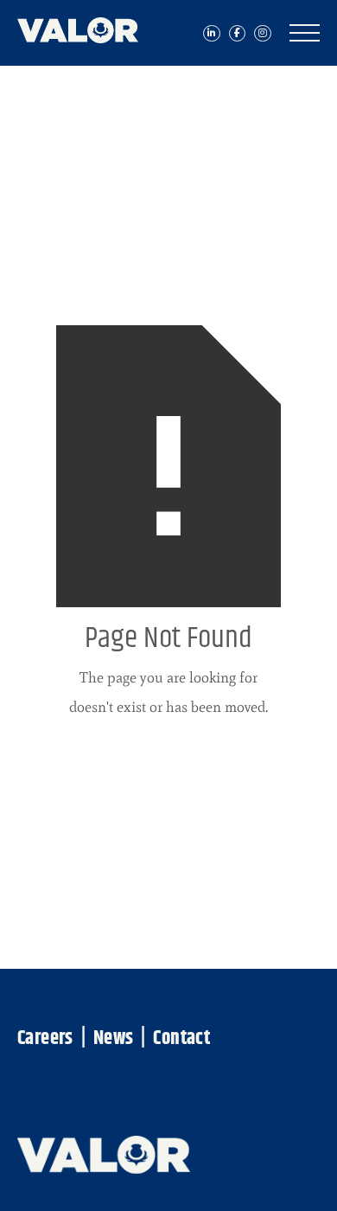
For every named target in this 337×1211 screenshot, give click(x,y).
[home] (86, 26)
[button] (304, 33)
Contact (181, 1039)
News (113, 1039)
